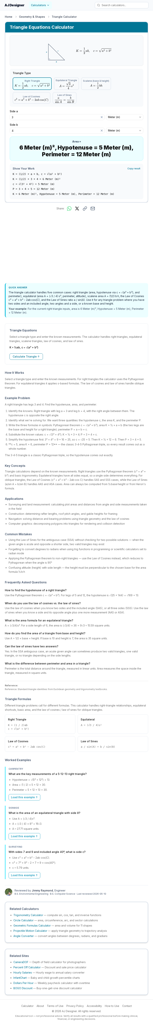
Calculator (27, 1005)
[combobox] (124, 117)
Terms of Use (55, 1005)
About (40, 1005)
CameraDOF (20, 962)
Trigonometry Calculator (28, 915)
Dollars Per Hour (23, 983)
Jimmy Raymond (42, 890)
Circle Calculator (23, 920)
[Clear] (101, 117)
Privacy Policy (75, 1005)
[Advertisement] (76, 248)
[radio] (32, 83)
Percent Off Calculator (27, 967)
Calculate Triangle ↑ (26, 356)
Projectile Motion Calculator (30, 930)
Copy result (133, 168)
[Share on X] (77, 208)
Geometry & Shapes (32, 16)
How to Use (112, 1005)
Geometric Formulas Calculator (32, 925)
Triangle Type (22, 73)
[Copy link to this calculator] (85, 208)
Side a (15, 111)
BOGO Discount (22, 988)
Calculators (38, 5)
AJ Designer (14, 5)
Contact (127, 1005)
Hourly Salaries (22, 972)
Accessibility (94, 1005)
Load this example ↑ (24, 797)
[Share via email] (92, 208)
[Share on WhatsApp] (69, 208)
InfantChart (20, 977)
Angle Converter (23, 936)
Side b (15, 124)
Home (8, 16)
